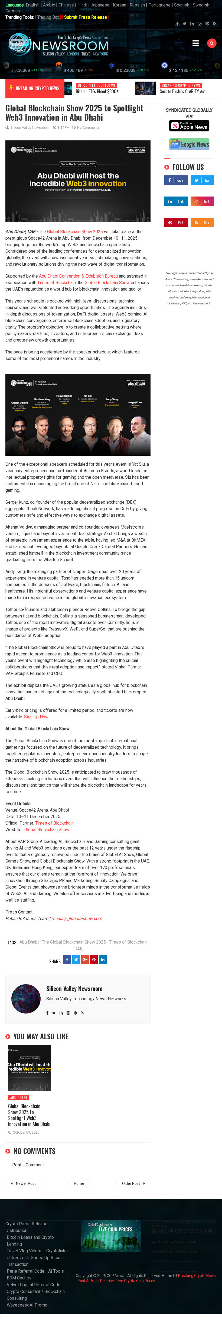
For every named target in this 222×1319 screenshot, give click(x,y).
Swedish (201, 5)
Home (79, 1183)
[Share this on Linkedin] (103, 959)
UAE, (78, 948)
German (12, 11)
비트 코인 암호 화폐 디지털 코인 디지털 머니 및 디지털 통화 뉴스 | (184, 1224)
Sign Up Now (36, 716)
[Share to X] (76, 959)
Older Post (131, 1183)
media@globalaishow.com (76, 918)
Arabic (49, 5)
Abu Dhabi (18, 1097)
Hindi (82, 5)
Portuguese (159, 5)
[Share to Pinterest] (94, 959)
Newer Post (26, 1183)
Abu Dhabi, (29, 942)
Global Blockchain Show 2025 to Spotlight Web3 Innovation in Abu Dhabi (29, 1115)
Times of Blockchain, (128, 942)
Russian (137, 5)
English (33, 5)
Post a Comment (28, 1164)
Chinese (66, 5)
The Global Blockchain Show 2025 (71, 231)
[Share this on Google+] (85, 959)
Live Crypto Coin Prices (135, 1281)
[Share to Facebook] (67, 959)
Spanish (181, 5)
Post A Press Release (95, 1281)
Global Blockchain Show (107, 282)
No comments (88, 128)
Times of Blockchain (56, 282)
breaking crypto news (38, 88)
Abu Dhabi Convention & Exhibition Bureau (78, 276)
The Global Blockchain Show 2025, (74, 942)
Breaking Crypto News (197, 1275)
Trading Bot (48, 17)
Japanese (100, 5)
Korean (119, 5)
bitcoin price (173, 85)
